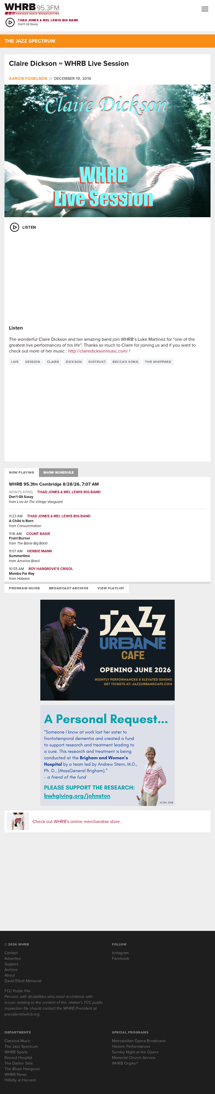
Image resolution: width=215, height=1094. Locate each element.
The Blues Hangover (22, 1069)
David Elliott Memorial (22, 981)
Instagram (120, 953)
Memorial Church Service (133, 1057)
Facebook (120, 958)
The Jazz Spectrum (21, 1046)
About (9, 975)
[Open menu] (205, 8)
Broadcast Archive (68, 588)
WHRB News (15, 1074)
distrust (97, 361)
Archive (11, 969)
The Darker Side (18, 1063)
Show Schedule (58, 472)
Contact (11, 953)
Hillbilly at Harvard (20, 1080)
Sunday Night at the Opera (135, 1052)
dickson (74, 361)
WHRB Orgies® (125, 1063)
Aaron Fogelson (28, 78)
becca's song (125, 361)
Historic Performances (131, 1046)
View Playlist (110, 588)
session (32, 361)
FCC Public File (17, 991)
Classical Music (17, 1041)
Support (11, 964)
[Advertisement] (107, 279)
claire (53, 361)
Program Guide (24, 588)
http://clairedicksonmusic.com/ (98, 351)
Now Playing (21, 472)
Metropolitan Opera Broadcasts (139, 1041)
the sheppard (158, 361)
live (14, 361)
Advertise (12, 958)
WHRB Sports (16, 1052)
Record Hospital (18, 1057)
